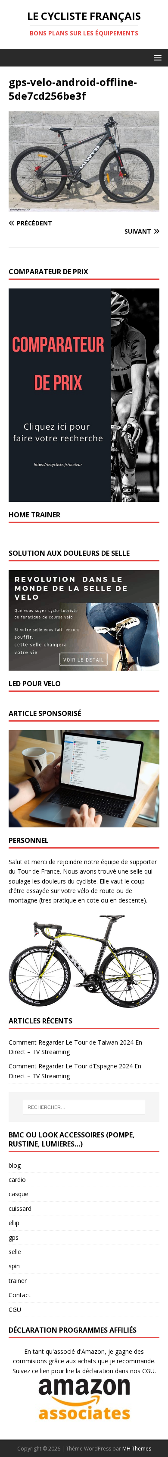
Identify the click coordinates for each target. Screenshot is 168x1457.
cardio (17, 1179)
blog (15, 1165)
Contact (20, 1295)
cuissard (20, 1208)
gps (14, 1237)
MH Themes (136, 1448)
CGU (15, 1309)
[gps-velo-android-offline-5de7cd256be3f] (84, 207)
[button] (156, 57)
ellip (14, 1223)
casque (18, 1194)
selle (15, 1252)
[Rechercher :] (84, 1107)
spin (14, 1266)
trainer (18, 1280)
